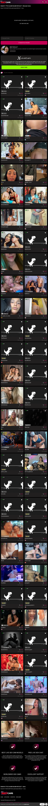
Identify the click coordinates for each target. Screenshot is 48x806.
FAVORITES (12, 797)
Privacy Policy (17, 802)
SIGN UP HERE (24, 67)
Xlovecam (13, 51)
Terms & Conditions (25, 802)
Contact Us (3, 802)
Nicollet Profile (6, 38)
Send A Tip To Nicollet (25, 42)
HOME (2, 797)
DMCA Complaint (9, 802)
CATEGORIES (6, 797)
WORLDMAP (18, 797)
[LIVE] (12, 91)
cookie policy (26, 804)
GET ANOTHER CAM (24, 23)
